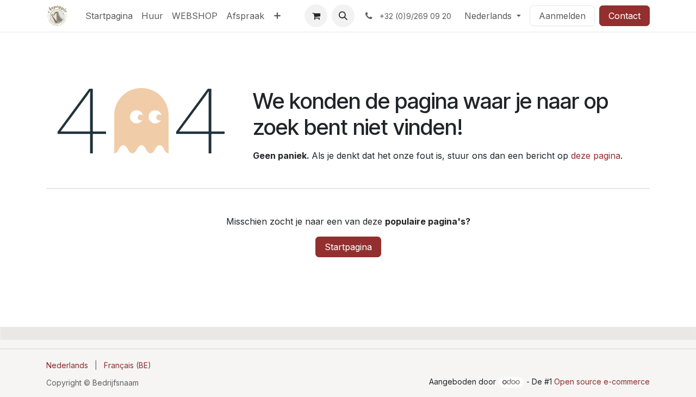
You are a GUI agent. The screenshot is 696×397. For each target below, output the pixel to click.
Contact (624, 15)
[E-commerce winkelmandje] (315, 15)
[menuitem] (109, 16)
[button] (343, 15)
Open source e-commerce (602, 381)
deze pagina (595, 155)
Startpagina (348, 246)
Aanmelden (562, 15)
